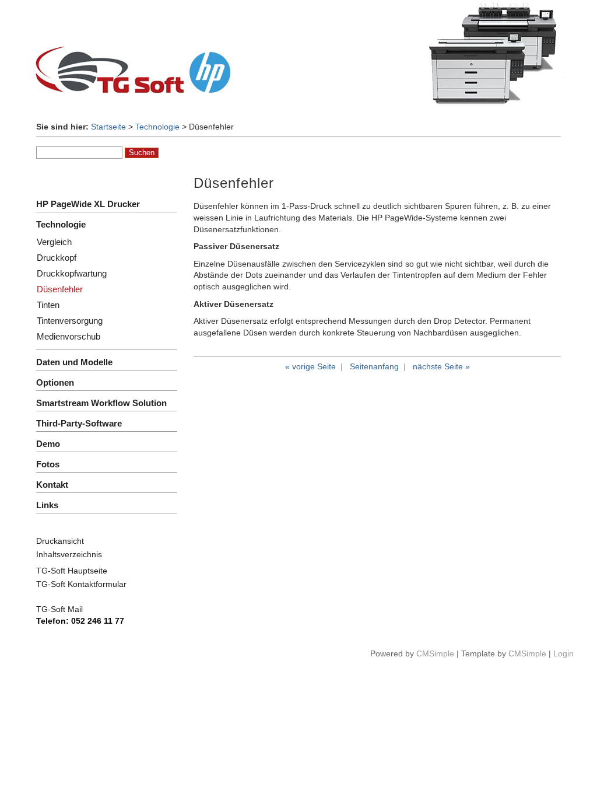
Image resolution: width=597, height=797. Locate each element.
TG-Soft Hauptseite (71, 570)
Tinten (48, 305)
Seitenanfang (374, 366)
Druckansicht (60, 541)
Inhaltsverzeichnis (69, 554)
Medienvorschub (68, 336)
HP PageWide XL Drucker (88, 204)
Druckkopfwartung (72, 273)
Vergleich (54, 242)
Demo (48, 444)
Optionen (55, 382)
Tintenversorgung (70, 321)
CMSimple (435, 653)
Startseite (108, 126)
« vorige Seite (310, 366)
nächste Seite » (441, 366)
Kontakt (52, 485)
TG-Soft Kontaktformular (81, 584)
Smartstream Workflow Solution (101, 403)
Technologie (157, 126)
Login (563, 653)
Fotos (47, 464)
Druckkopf (56, 258)
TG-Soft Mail (59, 609)
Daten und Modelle (74, 362)
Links (47, 505)
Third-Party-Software (79, 423)
